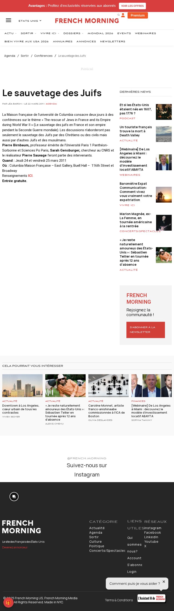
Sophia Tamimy (141, 420)
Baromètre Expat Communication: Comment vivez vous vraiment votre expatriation (136, 191)
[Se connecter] (123, 15)
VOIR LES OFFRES (132, 6)
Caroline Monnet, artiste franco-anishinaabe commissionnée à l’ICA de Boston (106, 410)
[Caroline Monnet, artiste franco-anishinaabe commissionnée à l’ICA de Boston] (108, 385)
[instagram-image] (14, 496)
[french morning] (87, 20)
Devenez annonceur (15, 547)
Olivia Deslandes (100, 420)
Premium (138, 15)
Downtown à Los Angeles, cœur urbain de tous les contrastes (20, 408)
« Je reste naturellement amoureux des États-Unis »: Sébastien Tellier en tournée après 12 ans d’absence (136, 252)
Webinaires (130, 175)
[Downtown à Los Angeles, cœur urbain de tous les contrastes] (22, 385)
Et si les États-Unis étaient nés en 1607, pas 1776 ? (136, 109)
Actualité (129, 140)
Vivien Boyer (11, 417)
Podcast (127, 118)
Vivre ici (127, 205)
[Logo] (43, 526)
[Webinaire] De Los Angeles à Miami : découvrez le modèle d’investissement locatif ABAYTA (135, 159)
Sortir (25, 55)
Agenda (9, 55)
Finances (138, 401)
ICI (30, 176)
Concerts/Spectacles (140, 231)
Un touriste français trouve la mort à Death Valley (136, 131)
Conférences (43, 55)
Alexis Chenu (54, 424)
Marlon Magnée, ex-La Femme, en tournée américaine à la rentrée (136, 220)
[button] (118, 14)
